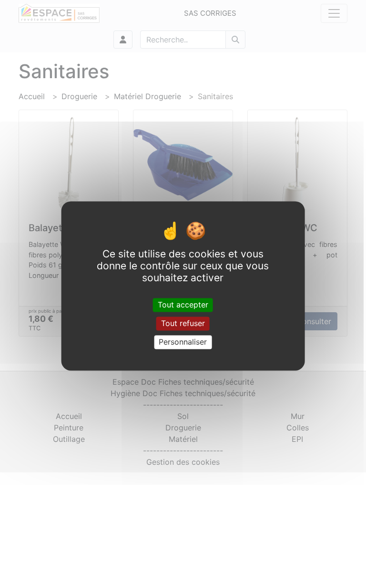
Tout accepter (183, 304)
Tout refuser (183, 323)
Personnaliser (183, 342)
